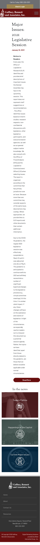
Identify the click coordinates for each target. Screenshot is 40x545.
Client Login (20, 7)
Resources (7, 514)
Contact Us (7, 508)
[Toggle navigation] (36, 13)
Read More (27, 380)
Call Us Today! (20, 2)
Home (5, 495)
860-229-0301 (25, 2)
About (5, 501)
